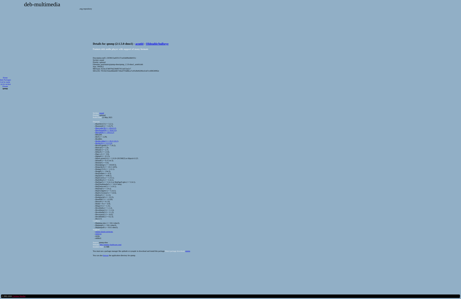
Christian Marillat (18, 296)
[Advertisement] (165, 91)
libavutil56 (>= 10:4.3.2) (104, 132)
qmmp (187, 251)
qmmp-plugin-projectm (104, 232)
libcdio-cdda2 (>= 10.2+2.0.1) (106, 141)
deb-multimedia (42, 4)
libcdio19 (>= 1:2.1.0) (103, 143)
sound (101, 113)
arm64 (139, 43)
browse (106, 255)
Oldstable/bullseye (157, 43)
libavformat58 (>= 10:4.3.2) (105, 130)
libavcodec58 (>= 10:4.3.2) (105, 128)
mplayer (98, 234)
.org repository (85, 9)
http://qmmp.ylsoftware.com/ (110, 245)
